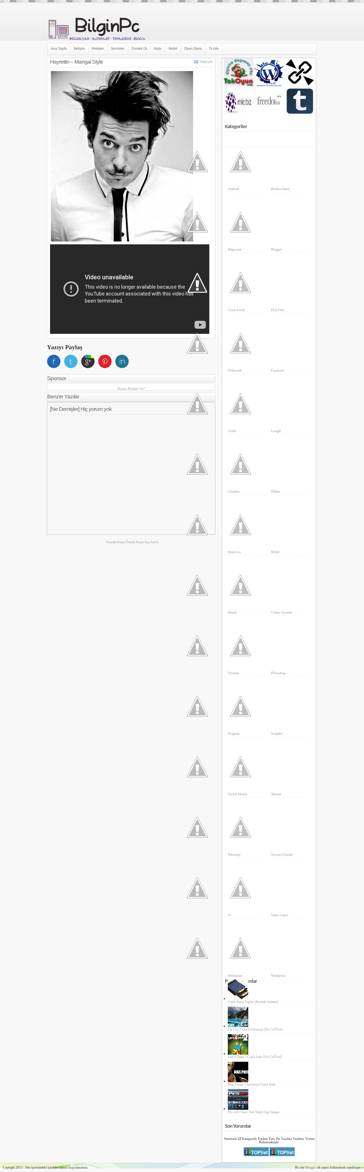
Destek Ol (139, 48)
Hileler (275, 492)
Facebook (277, 370)
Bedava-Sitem (280, 189)
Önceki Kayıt (135, 542)
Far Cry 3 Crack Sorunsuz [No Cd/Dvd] (255, 1029)
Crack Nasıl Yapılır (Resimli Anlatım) (253, 1002)
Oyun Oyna (193, 48)
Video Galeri (279, 915)
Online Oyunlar (281, 613)
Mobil (173, 48)
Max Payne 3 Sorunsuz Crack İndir (252, 1084)
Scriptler (276, 734)
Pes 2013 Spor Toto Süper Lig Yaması (254, 1112)
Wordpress (278, 976)
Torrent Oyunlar (282, 855)
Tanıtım (276, 794)
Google (276, 431)
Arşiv (158, 48)
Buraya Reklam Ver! (131, 389)
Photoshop (278, 673)
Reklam (98, 48)
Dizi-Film (277, 310)
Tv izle (214, 48)
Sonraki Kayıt (116, 542)
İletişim (79, 48)
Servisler (118, 48)
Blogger (276, 249)
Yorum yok (205, 62)
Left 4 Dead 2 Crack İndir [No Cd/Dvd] (255, 1057)
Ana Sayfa (59, 48)
